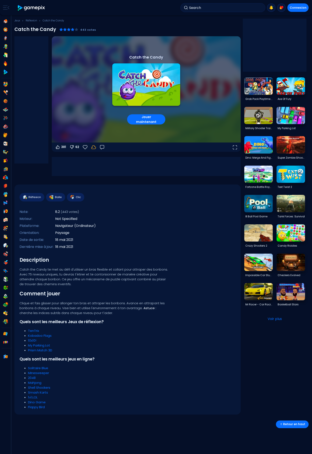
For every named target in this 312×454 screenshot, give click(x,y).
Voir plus (275, 318)
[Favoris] (281, 7)
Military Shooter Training (259, 128)
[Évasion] (5, 169)
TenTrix (33, 330)
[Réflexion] (5, 245)
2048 (32, 378)
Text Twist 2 (285, 187)
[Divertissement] (5, 194)
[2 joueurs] (5, 84)
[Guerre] (5, 304)
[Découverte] (5, 46)
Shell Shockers (39, 387)
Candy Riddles (287, 245)
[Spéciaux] (5, 72)
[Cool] (5, 152)
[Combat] (5, 177)
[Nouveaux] (5, 55)
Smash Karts (38, 392)
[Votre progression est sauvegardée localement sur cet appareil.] (93, 147)
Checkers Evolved (289, 275)
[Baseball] (5, 92)
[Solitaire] (5, 279)
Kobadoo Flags (40, 335)
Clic (78, 197)
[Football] (5, 296)
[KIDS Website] (5, 342)
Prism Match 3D (40, 350)
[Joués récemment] (5, 29)
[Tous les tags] (5, 334)
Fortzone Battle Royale (259, 187)
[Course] (5, 254)
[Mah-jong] (5, 220)
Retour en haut (294, 424)
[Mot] (5, 313)
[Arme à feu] (5, 203)
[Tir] (5, 271)
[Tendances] (5, 63)
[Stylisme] (5, 160)
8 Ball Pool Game (256, 216)
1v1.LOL (33, 397)
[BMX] (5, 118)
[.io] (5, 211)
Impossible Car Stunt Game (259, 275)
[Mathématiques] (5, 237)
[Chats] (5, 135)
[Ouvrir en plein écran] (234, 147)
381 (63, 147)
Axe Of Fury (284, 99)
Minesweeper (38, 373)
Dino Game (37, 402)
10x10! (32, 340)
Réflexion (31, 20)
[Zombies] (5, 321)
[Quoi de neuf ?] (271, 7)
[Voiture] (5, 126)
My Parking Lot (39, 345)
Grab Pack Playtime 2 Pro (259, 99)
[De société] (5, 109)
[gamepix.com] (31, 8)
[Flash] (5, 186)
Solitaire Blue (38, 368)
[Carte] (5, 143)
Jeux (17, 20)
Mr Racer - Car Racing (259, 304)
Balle (58, 197)
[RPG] (5, 262)
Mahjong (34, 382)
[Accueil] (5, 21)
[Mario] (5, 228)
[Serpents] (5, 288)
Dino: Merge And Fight (259, 157)
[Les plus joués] (5, 38)
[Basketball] (5, 101)
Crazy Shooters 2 (256, 245)
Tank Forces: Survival (291, 216)
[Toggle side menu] (5, 7)
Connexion (298, 8)
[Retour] (102, 147)
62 (77, 147)
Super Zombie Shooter (291, 157)
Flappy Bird (36, 407)
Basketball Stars (288, 304)
